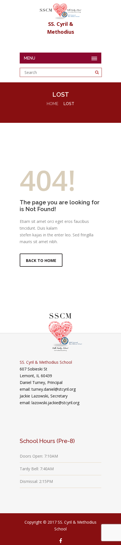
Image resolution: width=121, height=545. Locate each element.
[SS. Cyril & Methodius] (60, 10)
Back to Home (41, 260)
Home (52, 103)
